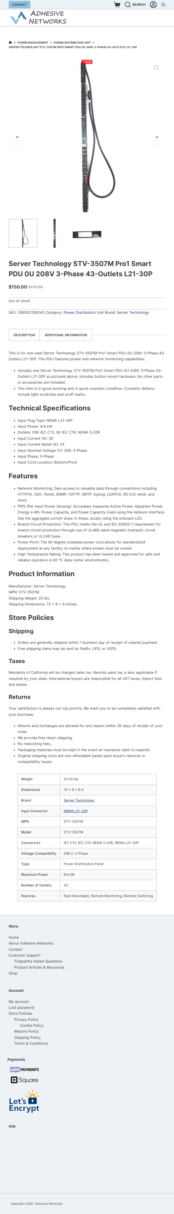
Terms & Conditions (31, 1043)
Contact (19, 4)
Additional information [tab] (66, 335)
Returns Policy (26, 1031)
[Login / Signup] (153, 4)
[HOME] (10, 42)
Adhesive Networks (49, 1203)
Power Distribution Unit (84, 312)
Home (14, 937)
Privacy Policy (26, 1019)
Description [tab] (24, 335)
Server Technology (133, 312)
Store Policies (20, 1013)
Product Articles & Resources (39, 967)
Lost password (21, 1007)
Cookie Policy (32, 1025)
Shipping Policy (27, 1037)
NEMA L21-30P (76, 811)
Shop (13, 973)
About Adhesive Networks (31, 943)
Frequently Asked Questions (38, 961)
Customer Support (25, 955)
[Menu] (163, 4)
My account (19, 1001)
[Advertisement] (31, 1160)
